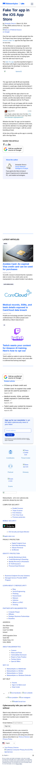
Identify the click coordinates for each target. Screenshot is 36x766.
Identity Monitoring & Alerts (17, 557)
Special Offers (15, 661)
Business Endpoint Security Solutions (17, 575)
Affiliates (11, 614)
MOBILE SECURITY (9, 521)
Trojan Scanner (17, 510)
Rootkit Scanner (17, 508)
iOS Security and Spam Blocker (18, 532)
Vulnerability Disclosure (19, 655)
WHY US (6, 665)
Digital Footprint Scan (19, 543)
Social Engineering (19, 591)
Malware (15, 598)
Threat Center (25, 458)
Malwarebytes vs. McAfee (15, 671)
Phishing (15, 593)
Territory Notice (16, 659)
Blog (14, 589)
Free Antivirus (17, 513)
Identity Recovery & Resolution (19, 561)
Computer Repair (14, 612)
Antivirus (15, 600)
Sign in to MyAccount (19, 685)
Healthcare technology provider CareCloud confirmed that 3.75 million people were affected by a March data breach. (17, 318)
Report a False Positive (18, 657)
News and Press (16, 652)
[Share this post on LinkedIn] (9, 145)
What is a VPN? (18, 602)
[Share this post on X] (6, 145)
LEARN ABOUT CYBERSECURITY (15, 585)
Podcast (10, 472)
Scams (10, 486)
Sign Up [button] (9, 434)
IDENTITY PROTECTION (11, 553)
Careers (13, 650)
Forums (14, 682)
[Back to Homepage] (13, 4)
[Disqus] (18, 205)
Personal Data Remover (17, 566)
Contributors (10, 458)
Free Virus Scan (17, 515)
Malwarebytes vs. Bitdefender (16, 669)
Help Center (16, 687)
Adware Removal (17, 547)
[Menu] (32, 4)
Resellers (11, 618)
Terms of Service (24, 737)
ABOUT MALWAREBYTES (12, 647)
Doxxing (15, 604)
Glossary (26, 472)
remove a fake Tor (8, 40)
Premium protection (18, 517)
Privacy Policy (11, 440)
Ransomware (17, 596)
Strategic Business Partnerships (18, 616)
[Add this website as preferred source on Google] (18, 31)
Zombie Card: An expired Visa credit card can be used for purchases (18, 267)
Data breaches (8, 284)
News (5, 243)
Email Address (7, 723)
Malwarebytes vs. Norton (15, 673)
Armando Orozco (10, 23)
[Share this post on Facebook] (4, 145)
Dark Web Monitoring (19, 545)
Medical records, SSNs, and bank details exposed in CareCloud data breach (17, 307)
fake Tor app (9, 62)
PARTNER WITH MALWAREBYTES (15, 608)
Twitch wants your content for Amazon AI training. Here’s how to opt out (17, 348)
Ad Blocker (15, 550)
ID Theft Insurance (15, 564)
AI (4, 325)
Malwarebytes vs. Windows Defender (19, 675)
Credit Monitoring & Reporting (18, 559)
